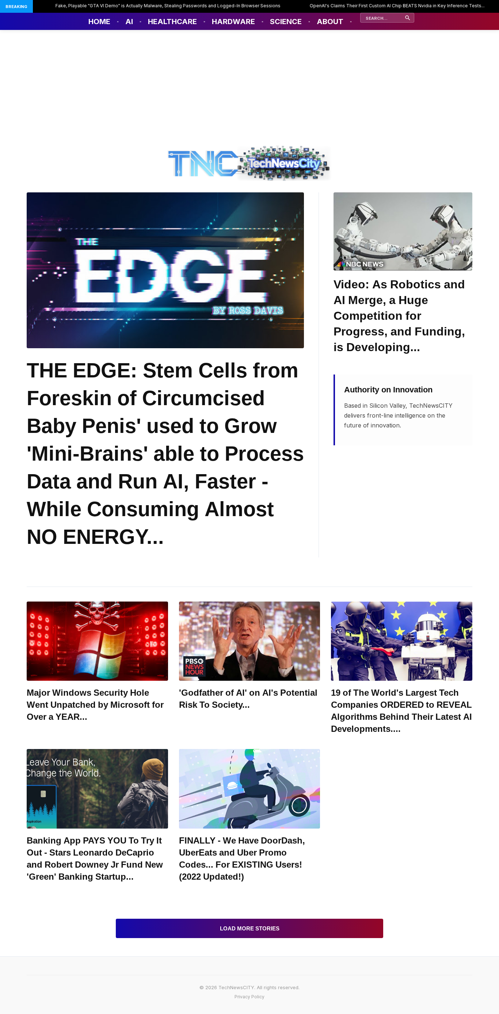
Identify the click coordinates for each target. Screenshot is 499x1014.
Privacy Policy (249, 996)
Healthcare (172, 21)
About (330, 21)
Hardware (233, 21)
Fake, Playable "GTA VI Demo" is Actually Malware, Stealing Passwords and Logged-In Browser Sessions (146, 5)
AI (129, 21)
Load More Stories (249, 928)
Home (99, 21)
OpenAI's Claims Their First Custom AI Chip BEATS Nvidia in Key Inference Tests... (375, 5)
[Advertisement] (249, 85)
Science (286, 21)
